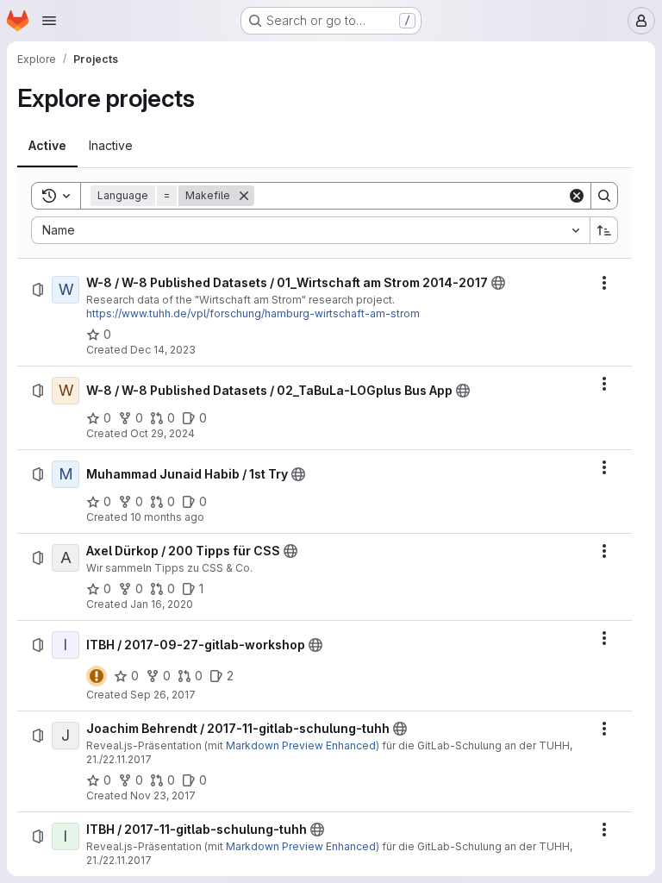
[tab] (47, 145)
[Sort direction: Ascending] (604, 230)
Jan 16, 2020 (161, 604)
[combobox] (310, 230)
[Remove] (244, 195)
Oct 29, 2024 (162, 433)
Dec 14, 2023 (163, 349)
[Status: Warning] (96, 676)
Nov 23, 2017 (163, 795)
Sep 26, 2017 (163, 694)
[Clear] (576, 195)
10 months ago (167, 516)
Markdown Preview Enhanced (301, 745)
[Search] (604, 196)
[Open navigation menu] (49, 20)
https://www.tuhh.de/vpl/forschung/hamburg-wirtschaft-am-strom (253, 313)
